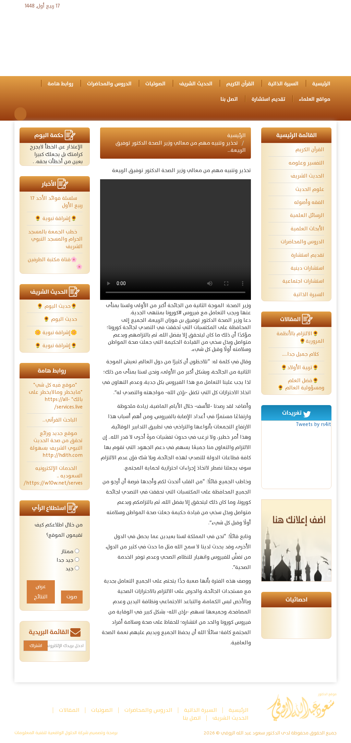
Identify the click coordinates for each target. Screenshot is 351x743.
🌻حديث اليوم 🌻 (57, 306)
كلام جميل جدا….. (301, 354)
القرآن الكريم (240, 84)
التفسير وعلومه (306, 163)
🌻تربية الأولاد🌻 (300, 367)
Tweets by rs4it (313, 424)
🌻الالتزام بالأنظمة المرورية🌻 (300, 337)
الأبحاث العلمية (307, 228)
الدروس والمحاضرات (109, 84)
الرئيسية (321, 84)
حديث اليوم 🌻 (60, 319)
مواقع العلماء (314, 99)
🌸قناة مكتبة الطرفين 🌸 (55, 263)
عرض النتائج (41, 591)
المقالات (69, 710)
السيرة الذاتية (283, 84)
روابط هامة (60, 84)
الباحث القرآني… (60, 420)
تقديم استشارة (268, 99)
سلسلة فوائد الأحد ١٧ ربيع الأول (56, 202)
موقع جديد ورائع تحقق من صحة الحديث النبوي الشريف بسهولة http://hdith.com (56, 444)
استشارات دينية (307, 268)
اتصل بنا (229, 99)
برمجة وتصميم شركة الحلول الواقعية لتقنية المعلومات (66, 733)
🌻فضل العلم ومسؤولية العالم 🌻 (300, 384)
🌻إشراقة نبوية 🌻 (56, 218)
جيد (69, 568)
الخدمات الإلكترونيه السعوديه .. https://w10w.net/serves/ (55, 475)
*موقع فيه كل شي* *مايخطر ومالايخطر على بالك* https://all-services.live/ (56, 396)
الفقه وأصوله (309, 202)
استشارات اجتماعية (303, 281)
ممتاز (67, 551)
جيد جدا (65, 560)
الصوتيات (155, 84)
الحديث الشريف (196, 84)
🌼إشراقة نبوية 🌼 (56, 332)
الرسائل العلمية (307, 215)
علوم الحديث (309, 189)
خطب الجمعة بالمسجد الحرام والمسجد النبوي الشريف (55, 239)
